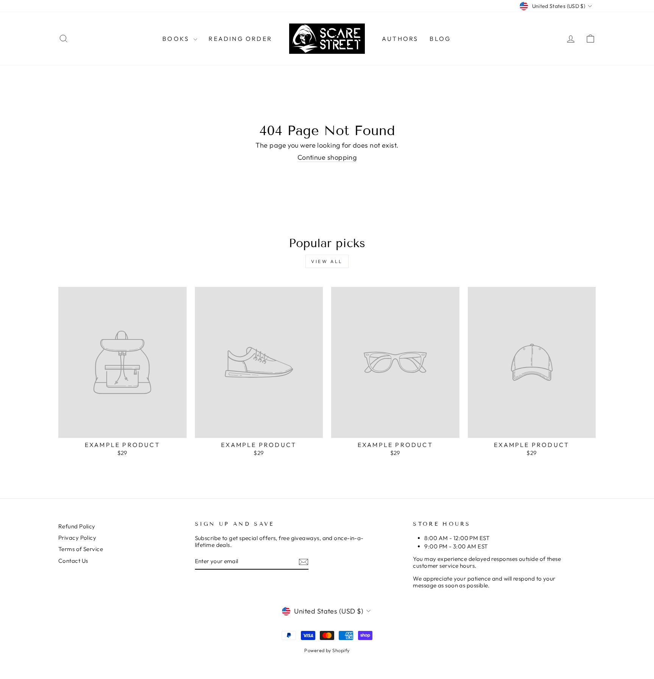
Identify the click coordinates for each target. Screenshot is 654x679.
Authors (400, 38)
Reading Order (240, 38)
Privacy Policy (77, 537)
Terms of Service (80, 549)
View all (327, 261)
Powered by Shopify (326, 650)
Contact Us (73, 560)
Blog (440, 38)
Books (177, 38)
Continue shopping (327, 157)
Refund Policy (76, 526)
